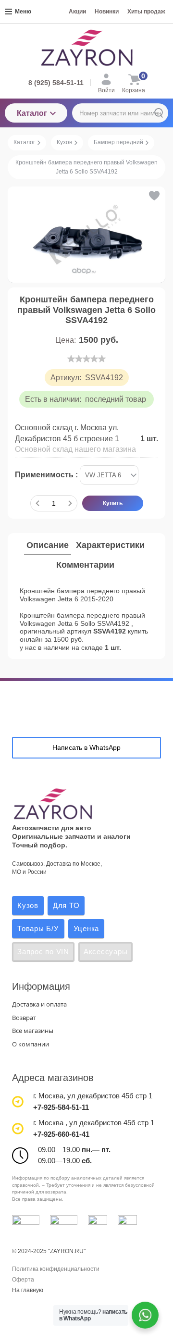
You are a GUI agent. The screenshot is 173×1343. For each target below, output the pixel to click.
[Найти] (158, 113)
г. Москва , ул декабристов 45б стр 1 (93, 1123)
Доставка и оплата (39, 1004)
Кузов (27, 905)
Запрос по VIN (43, 951)
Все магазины (32, 1030)
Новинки (107, 11)
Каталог (32, 113)
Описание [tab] (47, 545)
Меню (23, 11)
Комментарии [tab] (85, 565)
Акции (77, 11)
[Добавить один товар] (70, 503)
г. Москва (48, 1096)
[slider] (86, 358)
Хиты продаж (146, 11)
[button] (153, 195)
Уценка (86, 928)
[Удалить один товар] (37, 503)
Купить (113, 503)
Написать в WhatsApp (86, 747)
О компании (30, 1044)
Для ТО (66, 905)
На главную (27, 1290)
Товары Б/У (38, 928)
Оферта (23, 1279)
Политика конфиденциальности (55, 1269)
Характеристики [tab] (110, 545)
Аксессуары (106, 951)
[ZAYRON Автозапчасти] (86, 47)
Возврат (24, 1017)
